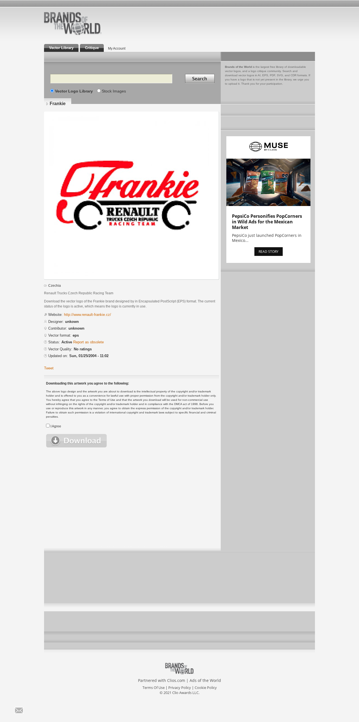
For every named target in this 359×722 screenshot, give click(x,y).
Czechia (54, 286)
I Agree (55, 426)
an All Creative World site (91, 34)
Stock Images (114, 91)
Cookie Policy (206, 687)
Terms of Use (153, 687)
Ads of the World (205, 680)
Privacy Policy (179, 687)
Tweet (49, 368)
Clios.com (176, 680)
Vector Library (61, 48)
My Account (116, 48)
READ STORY (269, 251)
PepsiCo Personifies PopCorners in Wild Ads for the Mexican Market (267, 221)
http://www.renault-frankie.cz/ (87, 315)
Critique (92, 48)
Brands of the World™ (73, 23)
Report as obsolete (88, 342)
